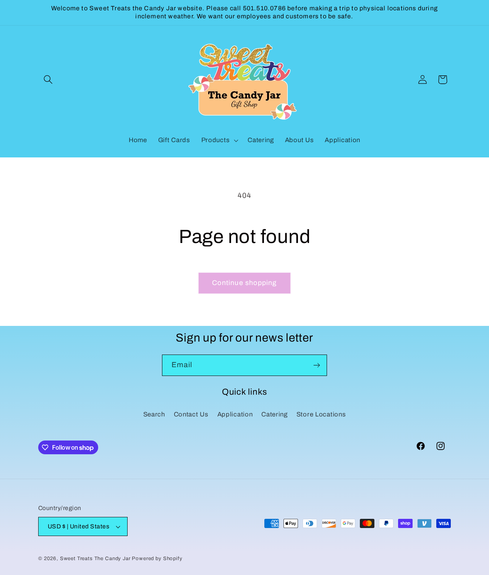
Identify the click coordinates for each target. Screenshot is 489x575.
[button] (48, 80)
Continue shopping (244, 283)
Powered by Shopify (157, 558)
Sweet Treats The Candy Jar (95, 558)
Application (235, 414)
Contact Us (191, 414)
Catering (274, 414)
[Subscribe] (316, 365)
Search (154, 414)
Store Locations (321, 414)
